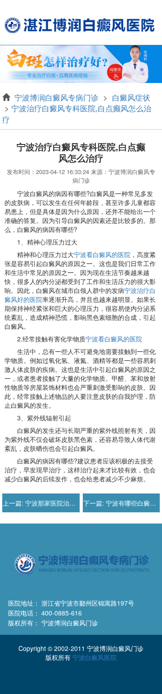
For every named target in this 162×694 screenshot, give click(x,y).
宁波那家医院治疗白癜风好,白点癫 (72, 502)
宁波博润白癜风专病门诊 (57, 97)
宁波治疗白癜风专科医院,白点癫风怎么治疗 (76, 113)
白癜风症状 (130, 97)
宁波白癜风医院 (94, 657)
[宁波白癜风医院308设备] (81, 63)
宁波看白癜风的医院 (102, 254)
